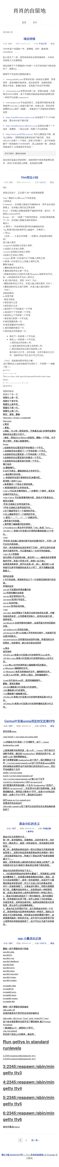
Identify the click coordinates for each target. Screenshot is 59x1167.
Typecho (51, 1154)
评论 (53, 43)
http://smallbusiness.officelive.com (21, 125)
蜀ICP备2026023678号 (12, 1154)
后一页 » (35, 1140)
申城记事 (43, 43)
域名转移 (29, 39)
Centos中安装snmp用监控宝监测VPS (29, 721)
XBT (10, 43)
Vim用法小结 (29, 177)
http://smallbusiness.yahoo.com (20, 117)
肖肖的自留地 (29, 10)
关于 (35, 22)
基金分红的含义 (29, 823)
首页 (24, 22)
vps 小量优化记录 (29, 938)
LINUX (43, 182)
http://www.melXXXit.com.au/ (19, 134)
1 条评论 (30, 831)
